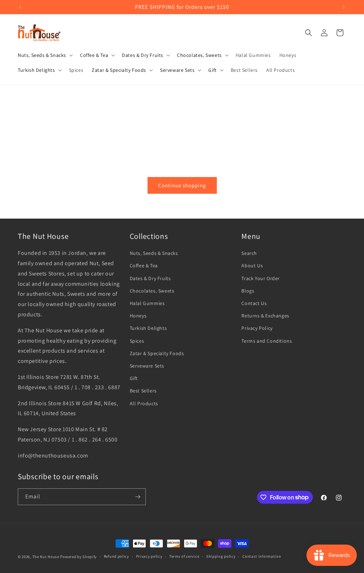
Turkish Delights (148, 328)
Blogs (247, 291)
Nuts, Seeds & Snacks (154, 253)
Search (249, 253)
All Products (144, 403)
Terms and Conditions (266, 341)
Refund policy (116, 556)
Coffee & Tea (144, 265)
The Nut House (45, 556)
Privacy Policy (256, 328)
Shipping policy (221, 556)
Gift (134, 378)
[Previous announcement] (20, 7)
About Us (252, 265)
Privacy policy (149, 556)
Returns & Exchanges (265, 315)
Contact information (261, 556)
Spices (137, 341)
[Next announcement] (344, 7)
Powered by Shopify (78, 556)
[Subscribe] (137, 496)
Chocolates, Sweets (152, 291)
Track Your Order (260, 278)
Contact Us (254, 303)
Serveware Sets (147, 366)
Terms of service (184, 556)
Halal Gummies (147, 303)
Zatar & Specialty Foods (157, 353)
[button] (45, 55)
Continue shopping (182, 185)
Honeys (138, 315)
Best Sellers (143, 390)
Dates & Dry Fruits (150, 278)
